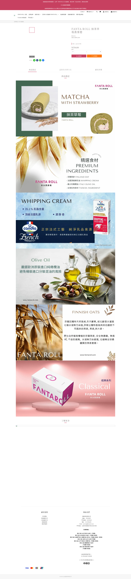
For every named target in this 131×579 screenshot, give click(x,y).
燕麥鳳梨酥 (63, 14)
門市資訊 (30, 17)
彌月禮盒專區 (79, 14)
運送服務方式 (44, 518)
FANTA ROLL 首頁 (22, 14)
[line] (34, 60)
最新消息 (37, 14)
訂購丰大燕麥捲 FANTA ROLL (50, 14)
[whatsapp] (40, 60)
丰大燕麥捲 (21, 21)
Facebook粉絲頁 (22, 17)
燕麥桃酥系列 (71, 14)
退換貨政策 (44, 522)
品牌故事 (31, 14)
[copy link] (43, 60)
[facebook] (37, 60)
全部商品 (16, 21)
